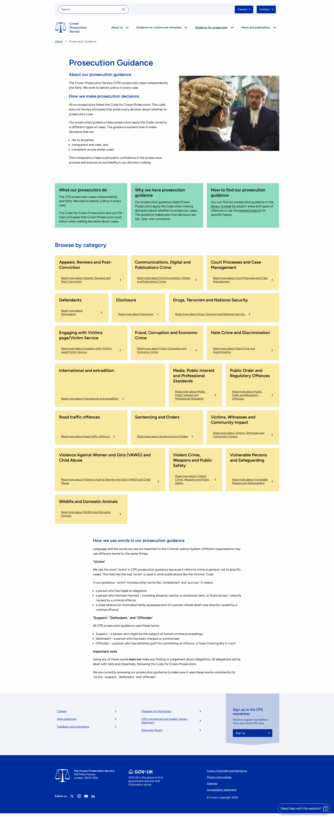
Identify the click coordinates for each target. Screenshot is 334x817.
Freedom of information (156, 711)
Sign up (240, 733)
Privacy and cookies (219, 777)
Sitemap (212, 783)
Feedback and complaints (73, 726)
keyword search (250, 210)
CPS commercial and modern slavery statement (164, 720)
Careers (62, 711)
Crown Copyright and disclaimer (227, 770)
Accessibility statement (222, 789)
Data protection (67, 719)
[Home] (70, 27)
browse (226, 206)
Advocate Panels (151, 730)
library (215, 206)
